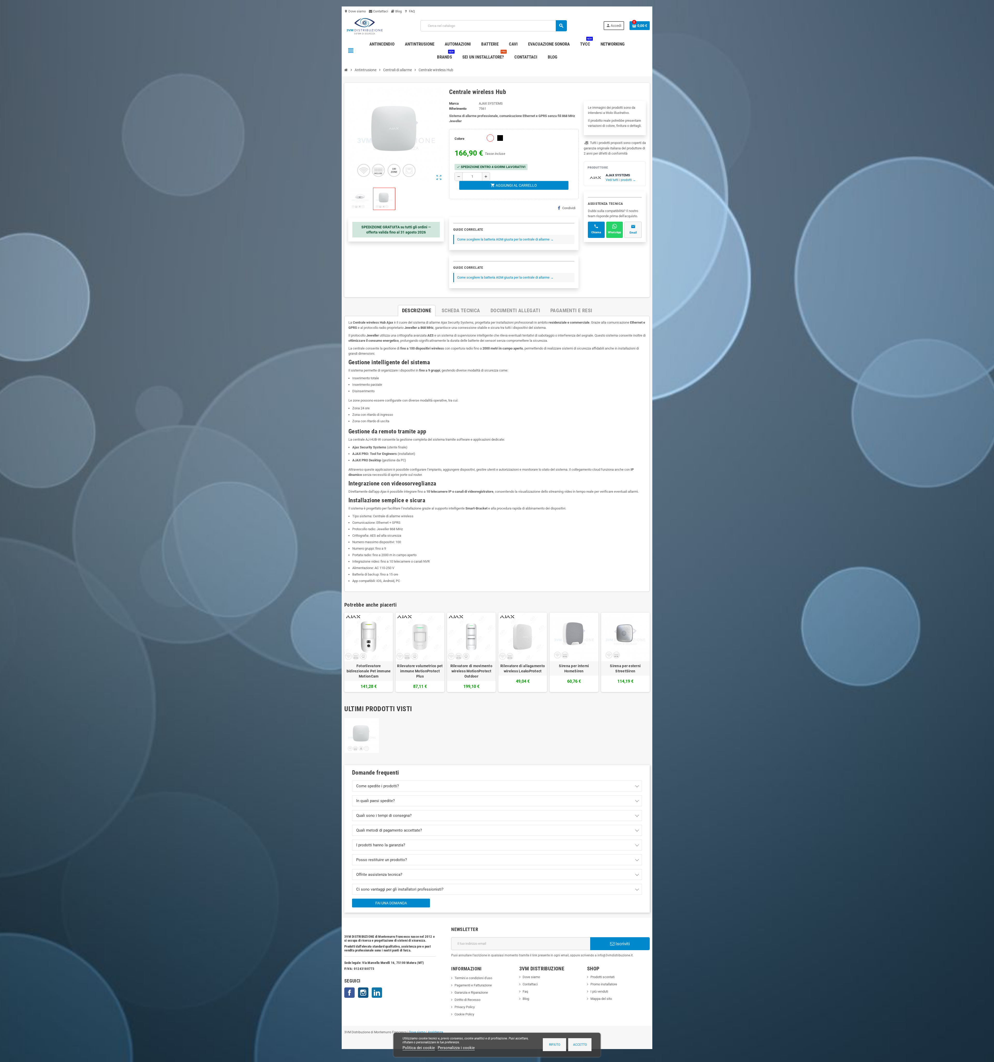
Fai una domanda (391, 903)
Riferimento (457, 109)
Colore (459, 139)
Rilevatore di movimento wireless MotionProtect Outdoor (471, 671)
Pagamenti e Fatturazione (473, 985)
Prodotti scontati (602, 977)
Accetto (580, 1044)
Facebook (349, 992)
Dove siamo (355, 11)
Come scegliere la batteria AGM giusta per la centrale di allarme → (505, 239)
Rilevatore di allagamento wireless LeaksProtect (522, 668)
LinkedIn (377, 992)
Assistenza (435, 1032)
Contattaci (380, 11)
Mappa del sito (601, 999)
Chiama (596, 232)
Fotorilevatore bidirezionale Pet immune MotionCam (369, 671)
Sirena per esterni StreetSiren (625, 668)
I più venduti (599, 991)
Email (633, 232)
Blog (398, 11)
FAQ (411, 11)
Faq (525, 991)
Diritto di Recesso (467, 1000)
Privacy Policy (465, 1007)
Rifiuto (554, 1044)
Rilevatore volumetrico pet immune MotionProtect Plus (420, 671)
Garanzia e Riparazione (471, 992)
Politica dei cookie (419, 1047)
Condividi (568, 208)
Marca (454, 103)
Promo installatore (603, 984)
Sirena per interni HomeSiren (574, 668)
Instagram (363, 992)
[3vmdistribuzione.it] (364, 25)
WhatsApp (614, 232)
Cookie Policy (464, 1014)
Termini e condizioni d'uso (473, 978)
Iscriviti (622, 943)
